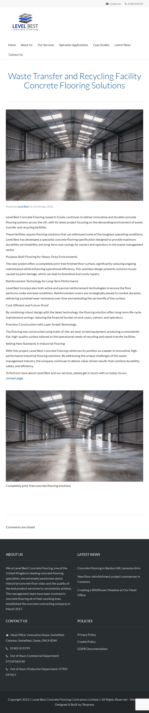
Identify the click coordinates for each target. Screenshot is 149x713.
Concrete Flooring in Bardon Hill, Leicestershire (108, 568)
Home (12, 45)
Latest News (123, 45)
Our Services (46, 45)
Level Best (23, 206)
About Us (27, 45)
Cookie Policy (86, 641)
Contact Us (16, 54)
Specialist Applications (73, 45)
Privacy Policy (87, 634)
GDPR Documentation (92, 649)
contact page (14, 378)
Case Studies (101, 45)
